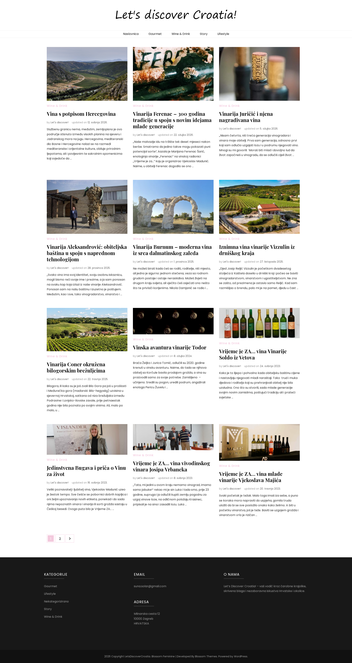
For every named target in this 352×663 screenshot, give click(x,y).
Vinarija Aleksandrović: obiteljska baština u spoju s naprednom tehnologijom (87, 253)
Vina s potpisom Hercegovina (81, 113)
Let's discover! (60, 122)
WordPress (240, 656)
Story (204, 34)
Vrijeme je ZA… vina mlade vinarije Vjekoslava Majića (251, 476)
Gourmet (155, 34)
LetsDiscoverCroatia (137, 656)
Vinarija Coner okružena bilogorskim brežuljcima (76, 367)
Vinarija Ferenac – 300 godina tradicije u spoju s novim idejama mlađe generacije (172, 120)
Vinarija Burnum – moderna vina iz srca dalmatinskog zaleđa (172, 249)
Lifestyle (223, 34)
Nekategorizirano (56, 601)
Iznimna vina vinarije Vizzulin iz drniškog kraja (257, 249)
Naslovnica (131, 34)
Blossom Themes (206, 656)
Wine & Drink (181, 34)
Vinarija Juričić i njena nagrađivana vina (246, 116)
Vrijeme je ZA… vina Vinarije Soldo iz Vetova (253, 354)
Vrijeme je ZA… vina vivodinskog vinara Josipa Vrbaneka (171, 466)
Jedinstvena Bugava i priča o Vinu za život (86, 470)
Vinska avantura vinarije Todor (169, 347)
